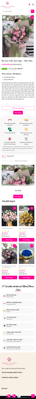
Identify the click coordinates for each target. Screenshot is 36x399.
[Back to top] (33, 396)
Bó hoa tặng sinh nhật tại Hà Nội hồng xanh (26, 266)
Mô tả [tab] (4, 156)
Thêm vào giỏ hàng (18, 108)
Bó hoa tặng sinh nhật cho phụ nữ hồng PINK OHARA (9, 266)
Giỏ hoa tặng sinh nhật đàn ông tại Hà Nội (26, 229)
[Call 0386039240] (14, 396)
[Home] (7, 4)
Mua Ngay (18, 113)
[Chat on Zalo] (19, 396)
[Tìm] (32, 11)
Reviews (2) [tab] (10, 156)
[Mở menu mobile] (33, 4)
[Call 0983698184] (9, 396)
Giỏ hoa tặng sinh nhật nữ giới (7, 228)
